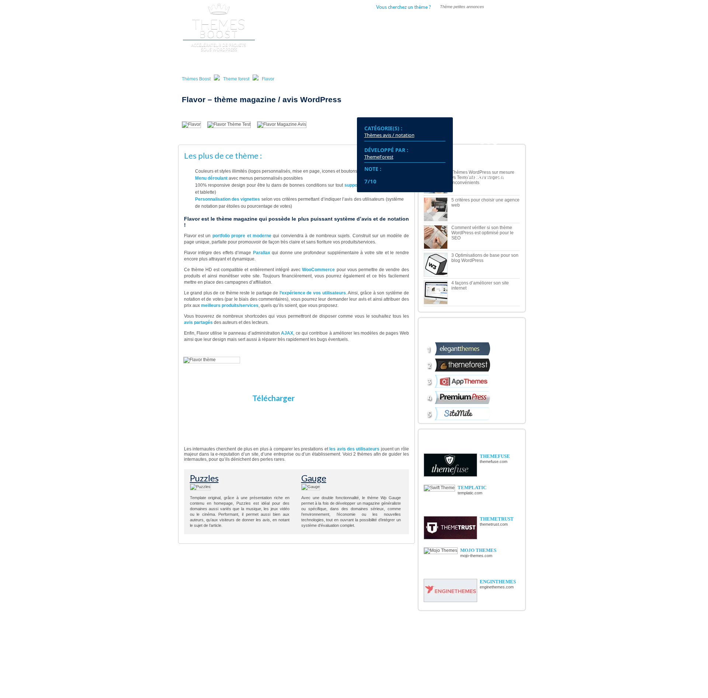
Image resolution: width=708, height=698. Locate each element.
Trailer (316, 663)
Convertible (320, 668)
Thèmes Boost (196, 79)
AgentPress (320, 646)
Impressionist (322, 652)
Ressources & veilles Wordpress (390, 663)
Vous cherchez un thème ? (403, 7)
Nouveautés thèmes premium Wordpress (397, 642)
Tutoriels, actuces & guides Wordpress (395, 649)
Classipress (214, 635)
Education (266, 668)
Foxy (209, 657)
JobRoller (265, 646)
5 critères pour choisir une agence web (485, 202)
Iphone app (267, 674)
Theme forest (236, 79)
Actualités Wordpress (380, 635)
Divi (208, 668)
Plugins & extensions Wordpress (390, 656)
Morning (318, 657)
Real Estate (267, 641)
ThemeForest (378, 156)
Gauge (313, 478)
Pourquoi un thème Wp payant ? (477, 22)
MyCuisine (214, 652)
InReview (318, 674)
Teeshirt (317, 641)
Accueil (278, 22)
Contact (432, 693)
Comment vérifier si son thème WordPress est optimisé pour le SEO (482, 233)
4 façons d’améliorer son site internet (480, 285)
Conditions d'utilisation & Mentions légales (476, 693)
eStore (209, 646)
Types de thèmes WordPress (395, 22)
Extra (262, 635)
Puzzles (204, 478)
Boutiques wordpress (324, 22)
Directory (212, 641)
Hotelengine (214, 674)
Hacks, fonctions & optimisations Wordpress (401, 670)
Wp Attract (266, 657)
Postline (317, 635)
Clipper (263, 652)
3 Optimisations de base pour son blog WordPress (484, 258)
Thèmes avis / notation (389, 135)
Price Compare (270, 663)
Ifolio (209, 663)
